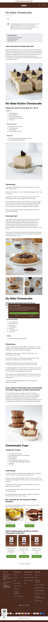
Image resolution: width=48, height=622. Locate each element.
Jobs (25, 583)
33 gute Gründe (17, 586)
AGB (36, 577)
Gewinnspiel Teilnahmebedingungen (40, 597)
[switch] (4, 617)
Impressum (37, 574)
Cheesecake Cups (12, 40)
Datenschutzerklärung (39, 584)
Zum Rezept (10, 525)
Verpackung (16, 589)
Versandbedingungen (39, 590)
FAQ (15, 580)
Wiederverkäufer (27, 574)
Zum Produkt (11, 556)
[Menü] (6, 609)
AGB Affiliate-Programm (38, 581)
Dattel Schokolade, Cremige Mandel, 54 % (21, 138)
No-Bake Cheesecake (13, 39)
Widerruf (15, 577)
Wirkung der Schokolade (16, 592)
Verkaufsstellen (17, 583)
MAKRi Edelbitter (19, 380)
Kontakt (15, 574)
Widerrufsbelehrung (39, 587)
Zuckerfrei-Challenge (18, 596)
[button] (2, 5)
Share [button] (8, 19)
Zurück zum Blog (25, 563)
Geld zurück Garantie (39, 593)
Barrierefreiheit (38, 600)
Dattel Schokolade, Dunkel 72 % (21, 460)
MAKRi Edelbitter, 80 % (20, 338)
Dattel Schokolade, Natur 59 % (23, 461)
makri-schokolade (25, 615)
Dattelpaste (15, 113)
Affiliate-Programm (28, 580)
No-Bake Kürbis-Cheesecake (15, 37)
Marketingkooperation (29, 577)
